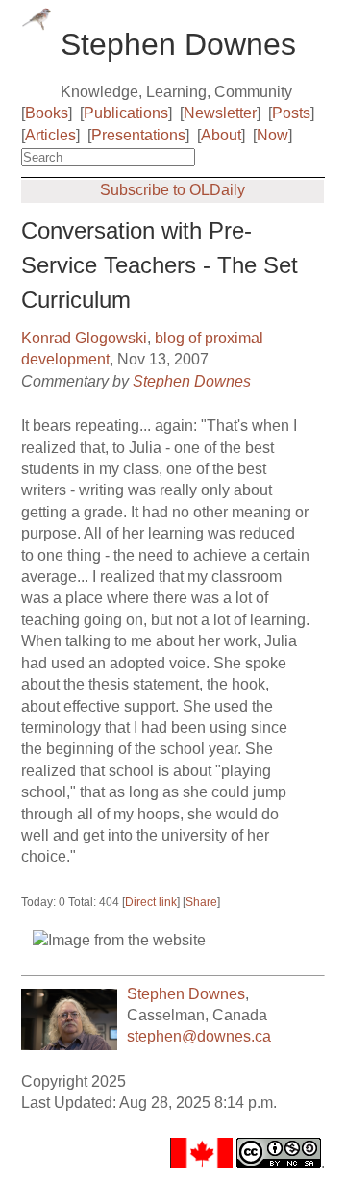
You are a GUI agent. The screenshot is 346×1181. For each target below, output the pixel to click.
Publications (126, 113)
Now (272, 135)
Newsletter (220, 113)
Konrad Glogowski (84, 338)
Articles (50, 135)
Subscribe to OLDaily (172, 190)
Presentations (138, 135)
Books (46, 113)
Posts (291, 113)
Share (201, 902)
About (221, 135)
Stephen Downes (192, 381)
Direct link (151, 902)
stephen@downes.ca (199, 1036)
